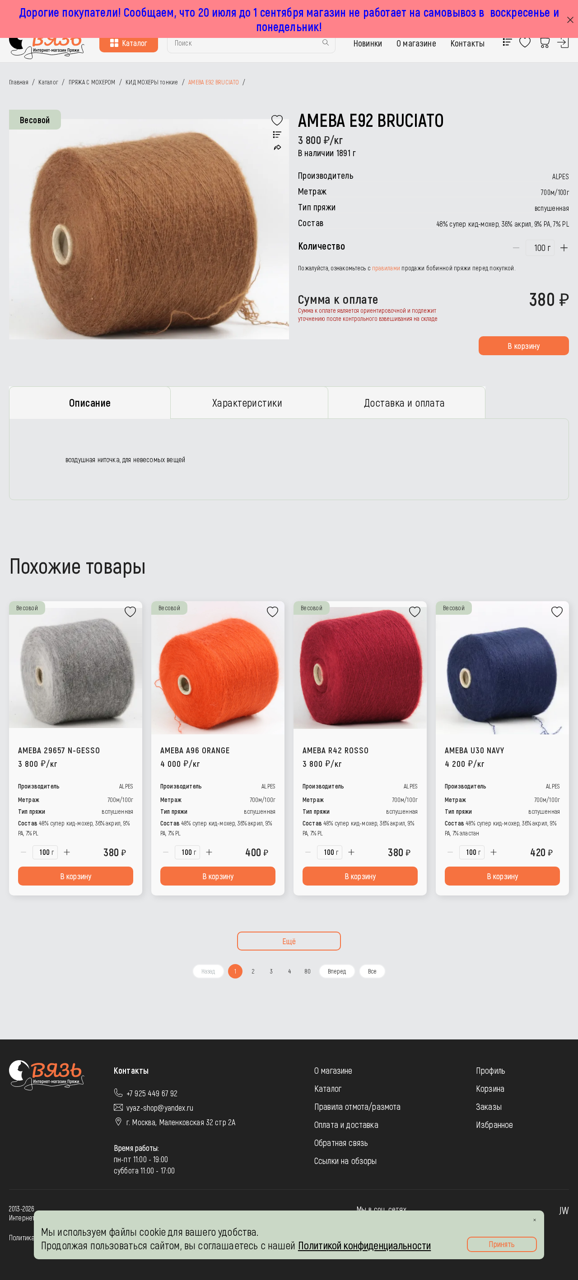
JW (564, 1210)
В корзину (524, 346)
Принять (502, 1244)
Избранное (494, 1124)
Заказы (489, 1106)
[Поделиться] (277, 147)
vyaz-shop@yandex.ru (159, 1108)
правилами (386, 268)
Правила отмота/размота (357, 1106)
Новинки (368, 42)
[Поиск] (325, 43)
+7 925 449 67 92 (152, 1093)
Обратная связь (341, 1142)
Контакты (468, 42)
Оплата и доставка (346, 1124)
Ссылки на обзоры (345, 1160)
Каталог (134, 43)
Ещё (289, 941)
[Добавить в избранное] (277, 120)
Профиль (490, 1070)
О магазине (416, 42)
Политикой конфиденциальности (364, 1245)
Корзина (490, 1088)
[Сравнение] (277, 134)
